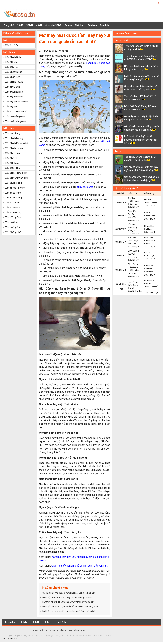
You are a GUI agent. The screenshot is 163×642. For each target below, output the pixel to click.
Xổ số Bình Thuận (14, 148)
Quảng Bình (149, 240)
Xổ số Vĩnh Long (13, 212)
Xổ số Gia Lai (11, 67)
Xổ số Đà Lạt (11, 222)
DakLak (147, 213)
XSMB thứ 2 (120, 202)
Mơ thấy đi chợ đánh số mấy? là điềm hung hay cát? (67, 597)
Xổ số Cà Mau (12, 163)
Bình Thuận (133, 240)
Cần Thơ (131, 224)
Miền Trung (9, 52)
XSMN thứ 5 (133, 247)
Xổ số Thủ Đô (11, 45)
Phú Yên (147, 199)
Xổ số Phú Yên (12, 87)
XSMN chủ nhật (135, 291)
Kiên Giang (133, 282)
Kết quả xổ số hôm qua (15, 33)
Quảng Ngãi (149, 266)
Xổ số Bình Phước (14, 143)
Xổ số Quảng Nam (14, 96)
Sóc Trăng (133, 227)
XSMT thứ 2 (149, 205)
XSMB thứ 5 (120, 242)
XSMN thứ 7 (133, 276)
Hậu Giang (133, 267)
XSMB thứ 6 (120, 255)
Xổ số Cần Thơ (12, 168)
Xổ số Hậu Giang (13, 173)
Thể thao (79, 25)
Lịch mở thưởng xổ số (126, 188)
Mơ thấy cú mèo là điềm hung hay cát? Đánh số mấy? (68, 611)
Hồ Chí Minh (133, 201)
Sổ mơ (68, 25)
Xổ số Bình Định (13, 57)
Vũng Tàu (132, 217)
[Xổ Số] (20, 20)
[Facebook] (159, 2)
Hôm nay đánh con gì (126, 33)
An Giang (132, 237)
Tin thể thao (62, 622)
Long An (132, 273)
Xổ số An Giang (12, 133)
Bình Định (148, 237)
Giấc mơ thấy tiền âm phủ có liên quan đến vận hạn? (79, 565)
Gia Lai (147, 252)
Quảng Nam (149, 216)
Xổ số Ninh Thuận (14, 82)
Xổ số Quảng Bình (14, 91)
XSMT (39, 25)
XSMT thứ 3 (149, 219)
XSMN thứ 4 (133, 233)
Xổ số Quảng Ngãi (14, 101)
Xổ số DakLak (12, 62)
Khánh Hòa (149, 226)
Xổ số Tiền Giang (13, 197)
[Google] (154, 2)
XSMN (29, 25)
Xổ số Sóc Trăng (13, 192)
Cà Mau (131, 198)
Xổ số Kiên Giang (13, 183)
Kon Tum (148, 283)
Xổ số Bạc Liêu (12, 153)
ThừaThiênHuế (150, 202)
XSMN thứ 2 (133, 207)
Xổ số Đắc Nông (13, 121)
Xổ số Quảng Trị (13, 106)
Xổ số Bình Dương (14, 138)
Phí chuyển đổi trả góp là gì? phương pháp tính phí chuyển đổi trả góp (140, 139)
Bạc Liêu (132, 211)
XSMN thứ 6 (133, 260)
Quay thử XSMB (53, 25)
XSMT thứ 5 (149, 247)
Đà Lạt (131, 288)
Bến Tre (131, 214)
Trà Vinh (131, 254)
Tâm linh (104, 25)
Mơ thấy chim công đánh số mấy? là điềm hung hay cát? (70, 606)
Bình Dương (133, 251)
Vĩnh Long (132, 257)
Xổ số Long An (12, 188)
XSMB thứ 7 (120, 270)
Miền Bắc (8, 40)
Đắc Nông (148, 272)
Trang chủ (9, 25)
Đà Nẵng (148, 229)
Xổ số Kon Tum (12, 77)
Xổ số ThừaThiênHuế (15, 111)
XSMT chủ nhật (151, 292)
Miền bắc (121, 193)
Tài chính (92, 25)
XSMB (20, 25)
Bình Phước (133, 264)
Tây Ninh (132, 244)
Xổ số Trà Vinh (12, 202)
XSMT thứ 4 (149, 232)
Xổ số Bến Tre (12, 158)
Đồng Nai (132, 230)
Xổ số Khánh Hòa (13, 72)
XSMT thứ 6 (149, 258)
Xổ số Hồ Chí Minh (14, 178)
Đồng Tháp (133, 204)
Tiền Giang (133, 285)
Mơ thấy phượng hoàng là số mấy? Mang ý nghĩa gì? (68, 602)
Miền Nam (8, 128)
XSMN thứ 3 (133, 220)
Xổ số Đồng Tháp (13, 232)
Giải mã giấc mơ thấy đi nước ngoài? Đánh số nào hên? (69, 593)
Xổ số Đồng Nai (12, 227)
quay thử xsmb (85, 186)
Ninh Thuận (149, 255)
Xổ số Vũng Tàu (13, 217)
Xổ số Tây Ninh (12, 207)
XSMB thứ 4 (120, 229)
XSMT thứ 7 (149, 275)
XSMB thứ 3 (120, 215)
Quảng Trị (148, 244)
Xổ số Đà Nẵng (12, 116)
